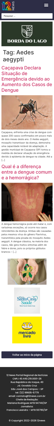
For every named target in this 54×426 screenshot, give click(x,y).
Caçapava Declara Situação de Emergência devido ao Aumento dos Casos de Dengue (26, 79)
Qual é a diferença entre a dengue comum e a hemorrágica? (26, 172)
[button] (46, 5)
